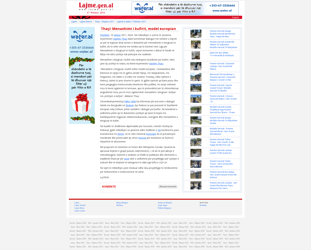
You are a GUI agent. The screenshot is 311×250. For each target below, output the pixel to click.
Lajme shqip (162, 205)
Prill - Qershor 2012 (198, 243)
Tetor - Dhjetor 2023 (94, 227)
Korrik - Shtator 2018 (112, 235)
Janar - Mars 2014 (78, 243)
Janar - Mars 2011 (112, 247)
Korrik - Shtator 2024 (215, 223)
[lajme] (96, 6)
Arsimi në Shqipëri (165, 203)
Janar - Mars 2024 (78, 227)
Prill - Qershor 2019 (232, 231)
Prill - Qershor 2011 (95, 247)
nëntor (117, 35)
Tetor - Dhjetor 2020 (128, 231)
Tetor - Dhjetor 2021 (231, 227)
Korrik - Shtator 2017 (180, 235)
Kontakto (203, 205)
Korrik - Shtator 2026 (78, 223)
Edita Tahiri (130, 101)
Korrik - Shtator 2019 (215, 231)
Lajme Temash (80, 205)
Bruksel (129, 105)
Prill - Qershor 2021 (95, 231)
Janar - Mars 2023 (146, 227)
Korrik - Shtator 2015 (146, 239)
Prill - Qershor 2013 (129, 243)
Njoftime (119, 205)
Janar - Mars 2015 (180, 239)
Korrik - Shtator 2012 (180, 243)
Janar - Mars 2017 (214, 235)
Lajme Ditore (86, 21)
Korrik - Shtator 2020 (146, 231)
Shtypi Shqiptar (122, 203)
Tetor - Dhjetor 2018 (94, 235)
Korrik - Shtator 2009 (215, 247)
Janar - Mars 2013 (146, 243)
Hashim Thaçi (120, 38)
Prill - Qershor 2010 (164, 247)
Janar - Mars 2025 (180, 223)
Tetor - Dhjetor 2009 (197, 247)
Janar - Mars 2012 (214, 243)
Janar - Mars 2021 (112, 231)
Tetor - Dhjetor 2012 (162, 243)
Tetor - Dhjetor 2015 (128, 239)
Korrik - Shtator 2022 (180, 227)
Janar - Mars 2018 (146, 235)
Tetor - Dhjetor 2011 (104, 21)
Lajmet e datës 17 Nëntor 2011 (131, 21)
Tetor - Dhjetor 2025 (128, 223)
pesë (126, 158)
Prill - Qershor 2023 (129, 227)
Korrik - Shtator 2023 (112, 227)
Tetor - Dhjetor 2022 (162, 227)
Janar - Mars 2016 (112, 239)
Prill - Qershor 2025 (164, 223)
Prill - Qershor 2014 (232, 239)
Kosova (142, 137)
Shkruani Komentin (167, 186)
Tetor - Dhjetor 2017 (162, 235)
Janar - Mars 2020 (180, 231)
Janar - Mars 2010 (180, 247)
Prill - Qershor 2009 (232, 247)
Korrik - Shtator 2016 (78, 239)
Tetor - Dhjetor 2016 (231, 235)
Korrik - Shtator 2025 (146, 223)
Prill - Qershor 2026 (95, 223)
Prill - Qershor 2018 (129, 235)
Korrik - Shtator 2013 (112, 243)
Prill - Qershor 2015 (164, 239)
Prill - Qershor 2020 (164, 231)
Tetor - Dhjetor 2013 (94, 243)
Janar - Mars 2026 (112, 223)
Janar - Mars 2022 (214, 227)
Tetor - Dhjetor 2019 (197, 231)
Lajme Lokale (80, 211)
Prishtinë (104, 35)
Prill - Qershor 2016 (95, 239)
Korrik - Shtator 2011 (78, 247)
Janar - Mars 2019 (78, 235)
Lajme (74, 21)
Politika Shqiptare (164, 208)
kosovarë (151, 133)
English (235, 17)
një (159, 130)
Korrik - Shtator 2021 (78, 231)
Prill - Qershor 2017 (198, 235)
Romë (120, 133)
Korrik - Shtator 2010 (146, 247)
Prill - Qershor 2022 (198, 227)
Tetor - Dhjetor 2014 (197, 239)
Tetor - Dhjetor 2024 (197, 223)
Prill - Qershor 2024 (232, 223)
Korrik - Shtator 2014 (215, 239)
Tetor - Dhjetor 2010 (128, 247)
